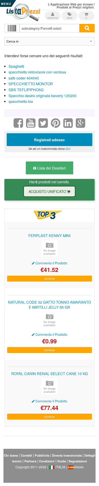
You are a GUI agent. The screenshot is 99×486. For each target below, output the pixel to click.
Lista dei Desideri (51, 168)
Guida (61, 461)
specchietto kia (21, 101)
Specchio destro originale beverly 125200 (42, 95)
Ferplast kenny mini (49, 235)
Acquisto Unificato (48, 191)
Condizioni (47, 461)
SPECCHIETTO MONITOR (31, 83)
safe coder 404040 (24, 78)
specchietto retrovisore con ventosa (37, 72)
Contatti (26, 455)
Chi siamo (11, 455)
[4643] (69, 12)
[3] (86, 12)
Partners (30, 461)
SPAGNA (78, 467)
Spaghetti (16, 66)
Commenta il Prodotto (51, 263)
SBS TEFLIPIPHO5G (26, 89)
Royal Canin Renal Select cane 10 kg (49, 373)
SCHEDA (49, 278)
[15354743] (52, 12)
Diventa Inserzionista (67, 455)
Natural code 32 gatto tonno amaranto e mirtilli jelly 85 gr (49, 305)
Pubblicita (42, 455)
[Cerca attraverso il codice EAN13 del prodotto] (11, 28)
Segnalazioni (78, 461)
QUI (67, 148)
